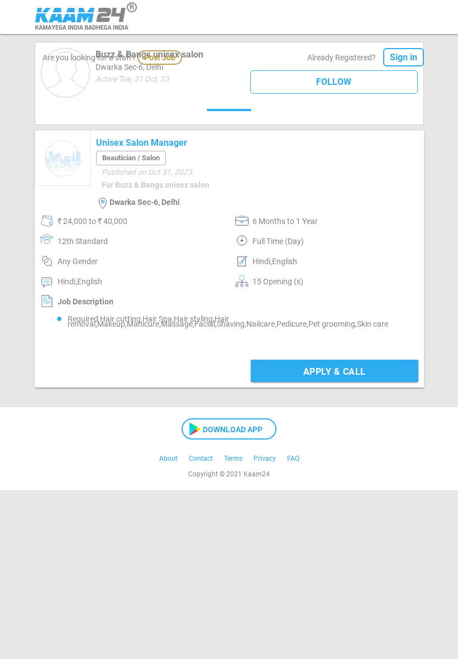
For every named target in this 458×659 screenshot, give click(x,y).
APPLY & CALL (334, 371)
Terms (233, 458)
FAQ (293, 458)
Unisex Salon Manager (141, 142)
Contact (201, 458)
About (168, 458)
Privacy (265, 458)
